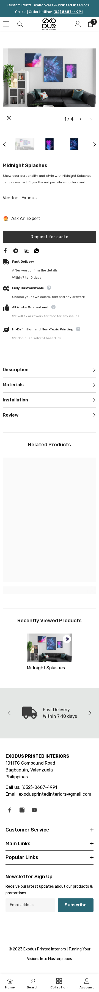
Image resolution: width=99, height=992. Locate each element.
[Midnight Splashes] (49, 648)
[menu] (6, 24)
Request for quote (49, 237)
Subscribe (76, 904)
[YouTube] (34, 810)
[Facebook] (5, 250)
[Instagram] (22, 810)
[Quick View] (67, 639)
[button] (81, 119)
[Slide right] (89, 713)
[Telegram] (15, 250)
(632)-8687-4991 (39, 787)
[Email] (26, 250)
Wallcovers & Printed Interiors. (62, 5)
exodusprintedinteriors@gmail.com (55, 794)
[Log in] (78, 24)
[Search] (20, 24)
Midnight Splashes (46, 667)
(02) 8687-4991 (68, 12)
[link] (49, 590)
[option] (49, 77)
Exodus (29, 197)
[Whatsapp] (36, 250)
